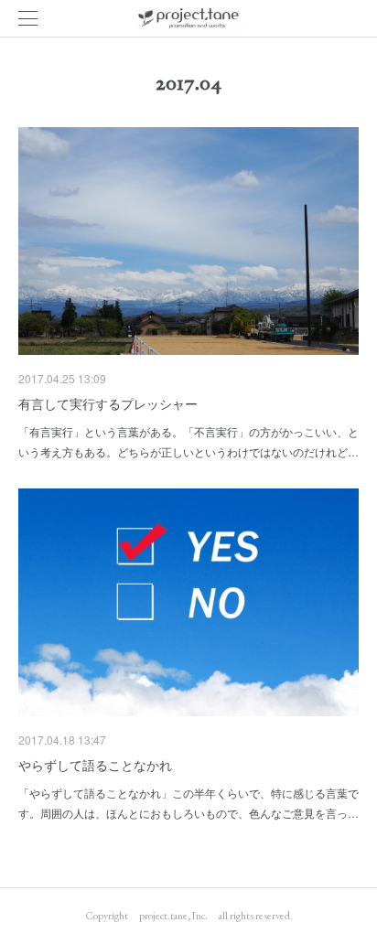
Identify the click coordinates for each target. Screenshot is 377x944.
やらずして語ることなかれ (95, 765)
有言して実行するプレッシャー (108, 403)
